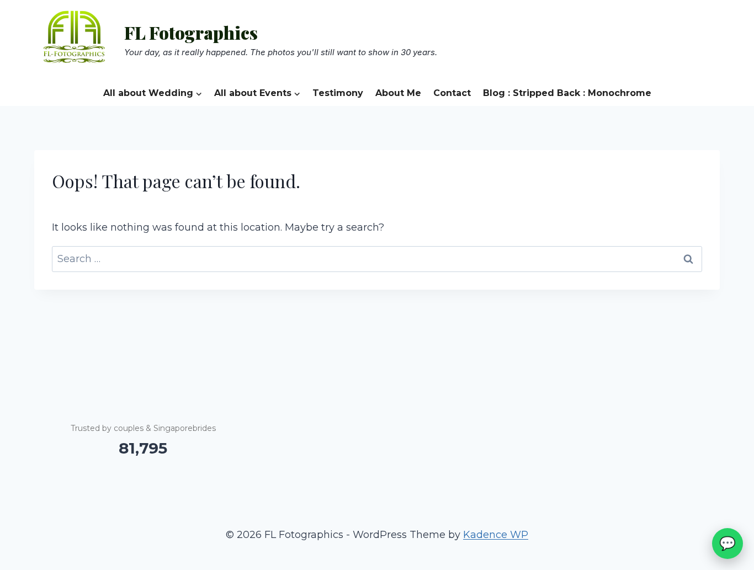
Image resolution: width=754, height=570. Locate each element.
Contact (452, 93)
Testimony (337, 93)
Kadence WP (495, 535)
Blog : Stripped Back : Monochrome (567, 93)
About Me (398, 93)
